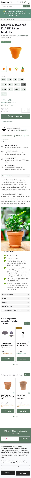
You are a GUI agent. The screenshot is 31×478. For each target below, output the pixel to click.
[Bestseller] (23, 334)
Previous (25, 323)
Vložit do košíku (17, 116)
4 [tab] (17, 364)
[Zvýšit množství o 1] (28, 109)
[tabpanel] (8, 344)
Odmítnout (8, 473)
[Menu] (29, 2)
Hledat (26, 6)
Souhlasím (23, 473)
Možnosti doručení (8, 105)
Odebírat (25, 439)
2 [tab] (14, 364)
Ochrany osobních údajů (20, 463)
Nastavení (15, 467)
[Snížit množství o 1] (28, 111)
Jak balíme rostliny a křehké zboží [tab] (11, 310)
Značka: (4, 139)
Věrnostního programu (21, 130)
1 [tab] (13, 364)
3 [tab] (16, 364)
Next (28, 323)
